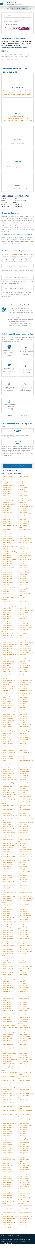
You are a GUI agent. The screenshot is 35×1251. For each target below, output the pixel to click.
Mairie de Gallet (22, 847)
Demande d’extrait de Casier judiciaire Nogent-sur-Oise (17, 120)
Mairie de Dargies (6, 667)
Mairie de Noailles (6, 974)
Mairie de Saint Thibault (7, 1120)
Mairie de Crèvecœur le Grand (25, 652)
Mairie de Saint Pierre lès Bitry (9, 1110)
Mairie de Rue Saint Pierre (8, 805)
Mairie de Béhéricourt (23, 535)
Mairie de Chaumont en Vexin (9, 620)
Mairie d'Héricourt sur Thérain (9, 779)
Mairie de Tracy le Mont (7, 1165)
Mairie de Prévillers (6, 1019)
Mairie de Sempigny (23, 1131)
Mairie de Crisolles (6, 656)
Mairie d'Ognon (22, 983)
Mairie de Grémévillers (7, 756)
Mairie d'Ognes (21, 981)
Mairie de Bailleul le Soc (7, 514)
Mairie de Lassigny (6, 834)
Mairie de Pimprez (6, 1002)
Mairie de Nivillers (22, 972)
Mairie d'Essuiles (5, 694)
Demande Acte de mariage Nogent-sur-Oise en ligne (17, 93)
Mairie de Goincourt (23, 743)
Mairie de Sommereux (23, 1142)
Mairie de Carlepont (23, 607)
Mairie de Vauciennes (23, 1178)
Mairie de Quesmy (22, 1025)
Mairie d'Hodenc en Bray (24, 781)
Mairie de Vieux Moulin (24, 1194)
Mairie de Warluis (6, 1226)
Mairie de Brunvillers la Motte (9, 588)
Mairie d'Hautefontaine (7, 773)
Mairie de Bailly (21, 516)
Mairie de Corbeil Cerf (23, 639)
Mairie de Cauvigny (23, 612)
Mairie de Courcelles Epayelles (25, 642)
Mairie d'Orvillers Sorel (23, 991)
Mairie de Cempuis (6, 614)
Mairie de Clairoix (22, 633)
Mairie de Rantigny (22, 1029)
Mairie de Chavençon (23, 620)
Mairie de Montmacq (7, 936)
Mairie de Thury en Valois (8, 1159)
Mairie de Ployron (22, 862)
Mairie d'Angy (21, 489)
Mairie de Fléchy (22, 705)
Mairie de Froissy (22, 733)
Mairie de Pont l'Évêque (24, 1008)
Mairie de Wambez (22, 1224)
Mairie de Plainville (6, 1006)
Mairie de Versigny (6, 1192)
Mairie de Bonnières (6, 561)
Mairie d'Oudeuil (5, 993)
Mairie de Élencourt (23, 675)
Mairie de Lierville (22, 875)
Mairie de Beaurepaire (7, 533)
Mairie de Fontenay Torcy (8, 714)
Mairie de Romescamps (24, 1050)
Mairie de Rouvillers (23, 1057)
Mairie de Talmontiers (23, 1146)
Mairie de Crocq (22, 843)
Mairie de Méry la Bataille (24, 915)
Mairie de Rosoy (22, 1052)
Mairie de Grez (21, 756)
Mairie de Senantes (6, 1133)
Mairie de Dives (22, 669)
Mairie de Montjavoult (7, 934)
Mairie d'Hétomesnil (6, 781)
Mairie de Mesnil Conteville (25, 849)
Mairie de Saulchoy (23, 864)
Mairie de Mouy (22, 953)
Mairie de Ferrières (6, 701)
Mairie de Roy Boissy (6, 1061)
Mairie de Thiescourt (23, 1152)
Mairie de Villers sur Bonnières (9, 1216)
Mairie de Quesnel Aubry (8, 864)
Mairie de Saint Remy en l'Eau (9, 1114)
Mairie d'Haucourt (6, 769)
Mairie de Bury (5, 591)
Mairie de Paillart (5, 995)
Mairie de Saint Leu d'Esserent (25, 1093)
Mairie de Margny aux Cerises (25, 898)
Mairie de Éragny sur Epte (24, 682)
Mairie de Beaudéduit (23, 523)
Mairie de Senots (5, 1135)
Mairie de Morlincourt (23, 944)
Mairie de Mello (5, 913)
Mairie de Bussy (22, 591)
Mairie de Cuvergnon (7, 663)
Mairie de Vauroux (22, 866)
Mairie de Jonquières (23, 790)
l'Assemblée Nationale (17, 254)
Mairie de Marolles (6, 904)
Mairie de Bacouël (22, 512)
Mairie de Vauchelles (6, 1178)
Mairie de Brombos (23, 584)
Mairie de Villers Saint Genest (25, 1205)
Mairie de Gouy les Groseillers (25, 749)
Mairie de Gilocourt (6, 739)
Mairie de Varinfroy (23, 1177)
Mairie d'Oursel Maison (24, 993)
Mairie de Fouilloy (22, 716)
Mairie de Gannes (6, 735)
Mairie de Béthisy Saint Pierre (9, 546)
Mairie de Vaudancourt (7, 1180)
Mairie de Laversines (23, 838)
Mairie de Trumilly (22, 1171)
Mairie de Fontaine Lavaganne (9, 711)
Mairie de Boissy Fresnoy (24, 555)
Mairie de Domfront (23, 671)
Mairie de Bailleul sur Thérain (25, 514)
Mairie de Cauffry (6, 612)
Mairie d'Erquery (22, 686)
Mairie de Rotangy (22, 1053)
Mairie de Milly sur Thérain (8, 917)
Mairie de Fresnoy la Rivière (25, 730)
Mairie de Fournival (23, 720)
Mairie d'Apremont (23, 495)
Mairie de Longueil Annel (8, 881)
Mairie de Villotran (22, 1220)
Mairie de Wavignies (23, 1226)
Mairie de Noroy (22, 976)
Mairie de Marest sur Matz (8, 896)
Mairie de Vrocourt (22, 1222)
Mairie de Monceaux (23, 919)
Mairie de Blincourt (6, 555)
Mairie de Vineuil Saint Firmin (9, 1222)
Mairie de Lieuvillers (6, 877)
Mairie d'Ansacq (5, 491)
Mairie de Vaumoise (23, 1180)
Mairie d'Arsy (21, 497)
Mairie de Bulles (22, 590)
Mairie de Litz (5, 879)
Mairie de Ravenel (22, 1031)
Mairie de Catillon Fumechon (25, 610)
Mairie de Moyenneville (7, 957)
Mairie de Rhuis (5, 1040)
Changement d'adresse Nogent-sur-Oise (17, 189)
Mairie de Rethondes (6, 1038)
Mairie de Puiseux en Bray (8, 1021)
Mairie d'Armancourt (6, 497)
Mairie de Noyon (22, 980)
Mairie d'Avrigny (5, 510)
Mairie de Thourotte (23, 1158)
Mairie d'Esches (5, 690)
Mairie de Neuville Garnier (8, 798)
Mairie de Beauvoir (6, 535)
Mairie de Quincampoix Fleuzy (9, 1027)
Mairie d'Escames (22, 688)
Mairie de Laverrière (6, 838)
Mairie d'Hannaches (6, 766)
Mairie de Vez (21, 1192)
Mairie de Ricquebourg (7, 1044)
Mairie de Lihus (22, 877)
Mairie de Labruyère (23, 813)
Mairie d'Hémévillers (23, 775)
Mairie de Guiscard (22, 758)
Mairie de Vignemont (7, 1195)
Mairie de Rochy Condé (7, 1048)
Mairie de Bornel (5, 565)
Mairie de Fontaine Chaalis (25, 709)
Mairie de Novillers (22, 978)
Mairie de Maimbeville (23, 889)
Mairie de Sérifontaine (23, 1137)
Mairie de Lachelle (6, 822)
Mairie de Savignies (6, 1131)
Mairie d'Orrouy (22, 989)
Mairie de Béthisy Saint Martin (25, 542)
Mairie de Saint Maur (23, 1099)
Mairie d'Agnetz (22, 482)
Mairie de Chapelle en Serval (8, 794)
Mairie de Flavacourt (23, 703)
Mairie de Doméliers (6, 671)
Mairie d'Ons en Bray (23, 985)
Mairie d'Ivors (21, 785)
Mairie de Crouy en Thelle (24, 658)
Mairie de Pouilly (5, 1017)
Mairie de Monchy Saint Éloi (8, 923)
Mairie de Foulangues (7, 718)
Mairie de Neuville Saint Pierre (9, 800)
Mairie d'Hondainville (23, 783)
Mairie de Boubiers (22, 565)
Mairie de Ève (5, 697)
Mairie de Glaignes (6, 741)
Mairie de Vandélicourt (24, 1175)
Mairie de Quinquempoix (24, 1027)
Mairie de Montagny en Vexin (9, 927)
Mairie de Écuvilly (6, 675)
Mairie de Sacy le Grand (24, 1065)
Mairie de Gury (5, 760)
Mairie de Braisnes (22, 574)
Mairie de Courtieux (6, 646)
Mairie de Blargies (6, 554)
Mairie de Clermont (6, 635)
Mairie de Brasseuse (6, 576)
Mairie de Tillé (5, 1163)
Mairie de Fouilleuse (6, 716)
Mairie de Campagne (23, 597)
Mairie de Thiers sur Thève (8, 1152)
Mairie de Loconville (23, 879)
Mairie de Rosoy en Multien (8, 1053)
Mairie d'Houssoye (6, 796)
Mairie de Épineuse (6, 682)
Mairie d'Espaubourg (6, 692)
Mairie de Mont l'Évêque (24, 925)
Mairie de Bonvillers (23, 561)
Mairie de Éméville (22, 677)
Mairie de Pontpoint (23, 1014)
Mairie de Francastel (6, 722)
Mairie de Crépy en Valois (24, 650)
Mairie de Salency (22, 1127)
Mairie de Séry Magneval (24, 1139)
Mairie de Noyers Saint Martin (9, 980)
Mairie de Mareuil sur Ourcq (8, 898)
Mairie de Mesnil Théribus (24, 853)
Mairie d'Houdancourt (7, 785)
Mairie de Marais (5, 506)
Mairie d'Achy (21, 478)
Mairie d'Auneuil (5, 502)
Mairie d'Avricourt (22, 508)
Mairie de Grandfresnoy (7, 750)
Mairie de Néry (21, 962)
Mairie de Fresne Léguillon (24, 724)
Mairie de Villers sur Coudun (25, 1216)
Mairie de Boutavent (6, 573)
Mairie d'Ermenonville (23, 684)
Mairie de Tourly (22, 1163)
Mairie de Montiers (23, 932)
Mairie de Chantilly (22, 618)
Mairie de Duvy (21, 673)
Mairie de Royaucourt (23, 1061)
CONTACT (4, 1235)
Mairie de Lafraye (6, 824)
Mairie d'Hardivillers (6, 768)
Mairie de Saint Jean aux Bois (25, 1088)
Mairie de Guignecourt (7, 758)
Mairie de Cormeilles (6, 641)
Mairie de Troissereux (7, 1169)
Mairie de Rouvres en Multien (9, 1059)
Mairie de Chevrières (6, 625)
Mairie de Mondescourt (24, 923)
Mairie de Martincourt (23, 906)
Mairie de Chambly (22, 616)
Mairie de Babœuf (22, 510)
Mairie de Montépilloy (23, 930)
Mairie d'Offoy (5, 981)
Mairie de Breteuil (6, 580)
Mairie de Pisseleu (22, 1002)
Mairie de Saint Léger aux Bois (25, 1089)
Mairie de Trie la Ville (23, 1167)
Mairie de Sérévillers (6, 1137)
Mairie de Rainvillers (6, 1029)
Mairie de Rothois (6, 1055)
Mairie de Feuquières (23, 701)
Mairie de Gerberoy (23, 737)
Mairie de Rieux (22, 1044)
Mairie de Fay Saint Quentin (8, 845)
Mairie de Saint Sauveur (7, 1118)
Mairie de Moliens (6, 919)
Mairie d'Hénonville (6, 777)
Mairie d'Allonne (22, 484)
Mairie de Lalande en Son (8, 828)
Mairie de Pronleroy (23, 1019)
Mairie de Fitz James (6, 703)
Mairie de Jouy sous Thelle (8, 792)
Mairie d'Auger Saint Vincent (8, 501)
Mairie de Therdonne (23, 1148)
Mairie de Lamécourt (6, 830)
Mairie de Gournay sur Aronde (26, 747)
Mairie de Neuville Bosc (7, 972)
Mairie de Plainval (22, 1004)
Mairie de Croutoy (6, 658)
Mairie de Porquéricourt (24, 1016)
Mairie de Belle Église (6, 537)
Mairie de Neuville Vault (24, 802)
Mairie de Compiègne (7, 637)
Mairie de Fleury (22, 707)
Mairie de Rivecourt (6, 1046)
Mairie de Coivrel (22, 635)
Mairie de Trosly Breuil (23, 1169)
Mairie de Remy (5, 1036)
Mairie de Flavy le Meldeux (8, 705)
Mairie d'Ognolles (6, 983)
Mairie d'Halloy (21, 764)
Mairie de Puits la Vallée (7, 1025)
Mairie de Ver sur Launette (25, 1184)
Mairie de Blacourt (22, 550)
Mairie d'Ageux (21, 868)
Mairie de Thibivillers (23, 1150)
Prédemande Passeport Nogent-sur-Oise (17, 118)
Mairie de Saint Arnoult (24, 1069)
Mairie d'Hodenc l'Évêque (8, 783)
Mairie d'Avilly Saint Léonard (25, 506)
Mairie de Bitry (5, 550)
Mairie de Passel (5, 997)
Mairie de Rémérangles (24, 1034)
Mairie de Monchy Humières (25, 921)
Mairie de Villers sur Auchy (24, 1212)
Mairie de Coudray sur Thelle (9, 843)
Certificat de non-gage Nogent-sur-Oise (17, 167)
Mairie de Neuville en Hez (24, 796)
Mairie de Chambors (6, 618)
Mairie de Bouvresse (6, 574)
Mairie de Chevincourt (7, 624)
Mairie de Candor (6, 603)
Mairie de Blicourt (22, 554)
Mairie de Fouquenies (23, 718)
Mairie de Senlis (22, 1133)
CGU (17, 1235)
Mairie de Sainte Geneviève (25, 1125)
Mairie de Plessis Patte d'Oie (8, 862)
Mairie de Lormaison (6, 885)
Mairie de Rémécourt (7, 1034)
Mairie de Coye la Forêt (24, 646)
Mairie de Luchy (5, 887)
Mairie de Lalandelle (23, 828)
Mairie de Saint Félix (6, 1084)
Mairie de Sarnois (22, 1129)
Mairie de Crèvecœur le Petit (8, 654)
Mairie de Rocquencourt (7, 1050)
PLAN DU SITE (11, 1235)
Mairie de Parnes (22, 995)
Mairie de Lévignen (6, 870)
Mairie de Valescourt (6, 1175)
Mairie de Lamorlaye (23, 830)
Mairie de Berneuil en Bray (24, 538)
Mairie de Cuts (21, 661)
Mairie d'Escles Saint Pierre (25, 690)
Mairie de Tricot (5, 1167)
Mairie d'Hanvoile (22, 766)
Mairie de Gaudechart (23, 735)
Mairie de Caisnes (6, 593)
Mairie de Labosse (6, 813)
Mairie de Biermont (23, 548)
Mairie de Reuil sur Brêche (24, 1038)
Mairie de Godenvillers (7, 743)
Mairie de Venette (6, 1184)
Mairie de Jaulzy (22, 788)
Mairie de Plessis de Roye (24, 1006)
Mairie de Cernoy (22, 614)
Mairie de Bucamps (23, 588)
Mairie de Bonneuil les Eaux (25, 559)
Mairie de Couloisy (6, 642)
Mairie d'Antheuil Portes (7, 493)
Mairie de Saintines (6, 1127)
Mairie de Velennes (6, 1182)
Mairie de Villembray (6, 1197)
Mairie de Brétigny (22, 580)
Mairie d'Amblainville (6, 485)
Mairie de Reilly (21, 1033)
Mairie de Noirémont (7, 976)
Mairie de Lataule (22, 834)
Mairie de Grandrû (22, 750)
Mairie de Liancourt (6, 872)
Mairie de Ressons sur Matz (25, 1036)
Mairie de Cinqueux (23, 629)
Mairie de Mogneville (23, 917)
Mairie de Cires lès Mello (7, 633)
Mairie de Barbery (22, 518)
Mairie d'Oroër (5, 989)
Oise (10, 218)
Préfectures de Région (19, 1239)
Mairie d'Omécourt (6, 985)
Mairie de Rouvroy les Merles (25, 1059)
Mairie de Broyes (22, 586)
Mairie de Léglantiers (6, 868)
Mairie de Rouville (6, 1057)
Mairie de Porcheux (6, 1016)
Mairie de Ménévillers (23, 913)
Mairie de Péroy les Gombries (25, 997)
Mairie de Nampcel (22, 961)
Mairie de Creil (5, 650)
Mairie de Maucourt (6, 909)
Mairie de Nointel (22, 974)
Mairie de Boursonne (7, 571)
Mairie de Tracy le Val (23, 1165)
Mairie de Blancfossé (23, 552)
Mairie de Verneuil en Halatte (25, 1190)
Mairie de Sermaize (6, 1139)
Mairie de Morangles (23, 942)
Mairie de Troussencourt (7, 1171)
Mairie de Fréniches (6, 724)
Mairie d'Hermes (22, 779)
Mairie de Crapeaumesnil (24, 648)
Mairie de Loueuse (22, 885)
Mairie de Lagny (22, 824)
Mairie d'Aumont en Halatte (25, 501)
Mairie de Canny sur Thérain (8, 607)
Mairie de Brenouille (6, 578)
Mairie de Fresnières (23, 726)
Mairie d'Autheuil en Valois (8, 504)
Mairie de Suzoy (5, 1146)
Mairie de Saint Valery (23, 1123)
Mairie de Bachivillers (7, 512)
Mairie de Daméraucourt (24, 665)
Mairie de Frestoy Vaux (7, 847)
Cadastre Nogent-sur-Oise (17, 143)
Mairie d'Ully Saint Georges (8, 1173)
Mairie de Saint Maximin (7, 1103)
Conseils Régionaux (6, 1239)
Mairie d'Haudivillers (23, 769)
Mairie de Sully (21, 1144)
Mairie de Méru (5, 915)
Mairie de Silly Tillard (23, 1141)
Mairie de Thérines (6, 1150)
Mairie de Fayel (21, 845)
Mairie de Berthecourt (23, 540)
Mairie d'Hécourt (22, 773)
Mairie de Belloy (22, 537)
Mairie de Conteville (6, 639)
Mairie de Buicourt (6, 590)
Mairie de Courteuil (23, 644)
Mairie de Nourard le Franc (8, 978)
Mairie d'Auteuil (22, 502)
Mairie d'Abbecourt (23, 476)
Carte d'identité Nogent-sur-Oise (17, 116)
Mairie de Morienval (6, 944)
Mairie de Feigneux (23, 699)
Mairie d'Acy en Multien (7, 482)
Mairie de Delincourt (23, 667)
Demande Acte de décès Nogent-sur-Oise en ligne (17, 94)
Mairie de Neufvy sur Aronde (25, 966)
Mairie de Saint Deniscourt (8, 1080)
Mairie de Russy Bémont (7, 1065)
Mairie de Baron (22, 519)
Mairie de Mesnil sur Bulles (8, 853)
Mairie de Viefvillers (6, 1194)
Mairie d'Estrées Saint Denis (25, 694)
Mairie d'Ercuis (5, 684)
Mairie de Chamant (6, 616)
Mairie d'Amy (21, 485)
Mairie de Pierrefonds (23, 998)
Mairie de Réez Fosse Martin (8, 1033)
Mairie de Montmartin (23, 936)
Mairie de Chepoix (22, 622)
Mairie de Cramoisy (6, 648)
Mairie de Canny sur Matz (24, 605)
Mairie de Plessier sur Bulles (8, 857)
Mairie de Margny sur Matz (25, 900)
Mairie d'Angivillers (6, 489)
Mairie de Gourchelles (7, 747)
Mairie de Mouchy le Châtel (25, 951)
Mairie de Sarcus (5, 1129)
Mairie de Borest (22, 563)
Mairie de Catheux (22, 608)
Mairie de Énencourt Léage (25, 680)
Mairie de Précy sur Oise (24, 1017)
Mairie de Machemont (23, 887)
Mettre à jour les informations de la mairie (10, 59)
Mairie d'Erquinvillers (7, 688)
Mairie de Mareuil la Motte (25, 896)
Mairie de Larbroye (23, 832)
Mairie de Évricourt (23, 697)
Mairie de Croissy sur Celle (24, 656)
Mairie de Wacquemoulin (8, 1224)
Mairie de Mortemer (6, 949)
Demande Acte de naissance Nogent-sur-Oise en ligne (17, 91)
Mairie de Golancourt (7, 745)
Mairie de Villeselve (6, 1220)
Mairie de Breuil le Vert (23, 582)
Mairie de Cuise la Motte (7, 661)
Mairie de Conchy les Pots (24, 637)
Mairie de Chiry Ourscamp (24, 625)
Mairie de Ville (21, 1195)
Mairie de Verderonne (7, 1190)
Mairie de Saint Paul (6, 1106)
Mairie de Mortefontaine (7, 945)
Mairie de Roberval (22, 1046)
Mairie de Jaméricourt (23, 786)
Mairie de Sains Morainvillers (25, 1067)
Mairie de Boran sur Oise (7, 563)
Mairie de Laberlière (6, 809)
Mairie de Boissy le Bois (7, 557)
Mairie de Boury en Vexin (24, 571)
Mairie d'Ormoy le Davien (8, 987)
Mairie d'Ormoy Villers (23, 987)
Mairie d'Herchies (22, 777)
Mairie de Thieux (22, 1154)
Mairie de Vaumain (6, 866)
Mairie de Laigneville (23, 826)
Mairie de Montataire (7, 930)
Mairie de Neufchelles (7, 966)
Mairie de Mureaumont (7, 961)
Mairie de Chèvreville (23, 624)
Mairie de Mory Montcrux (8, 951)
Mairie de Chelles (5, 622)
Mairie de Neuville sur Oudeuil (25, 800)
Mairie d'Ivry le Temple (7, 786)
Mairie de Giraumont (23, 739)
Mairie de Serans (22, 1135)
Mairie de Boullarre (6, 569)
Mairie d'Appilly (5, 495)
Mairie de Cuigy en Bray (24, 660)
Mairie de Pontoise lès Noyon (9, 1014)
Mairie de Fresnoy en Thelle (8, 730)
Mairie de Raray (5, 1031)
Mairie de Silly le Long (7, 1141)
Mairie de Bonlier (22, 557)
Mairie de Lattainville (6, 836)
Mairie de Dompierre (6, 673)
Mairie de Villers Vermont (8, 1218)
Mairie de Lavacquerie (23, 836)
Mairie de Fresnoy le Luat (8, 732)
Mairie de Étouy (22, 696)
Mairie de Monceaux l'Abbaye (9, 921)
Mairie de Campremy (23, 601)
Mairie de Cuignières (6, 660)
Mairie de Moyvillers (23, 957)
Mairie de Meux (5, 855)
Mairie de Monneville (7, 925)
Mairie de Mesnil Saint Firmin (25, 851)
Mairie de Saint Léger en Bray (9, 1093)
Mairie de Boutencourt (24, 573)
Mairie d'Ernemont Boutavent (9, 686)
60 (11, 239)
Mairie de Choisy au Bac (7, 627)
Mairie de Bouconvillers (7, 567)
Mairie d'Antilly (21, 493)
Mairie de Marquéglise (23, 904)
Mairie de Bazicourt (6, 523)
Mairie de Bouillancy (23, 567)
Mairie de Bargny (5, 519)
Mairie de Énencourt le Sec (8, 680)
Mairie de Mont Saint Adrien (25, 855)
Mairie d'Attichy (5, 499)
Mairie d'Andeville (6, 487)
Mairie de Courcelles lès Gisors (9, 644)
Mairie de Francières (23, 722)
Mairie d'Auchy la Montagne (25, 499)
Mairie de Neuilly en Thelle (8, 968)
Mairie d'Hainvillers (6, 764)
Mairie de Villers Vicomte (24, 1218)
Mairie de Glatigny (22, 741)
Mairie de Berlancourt (7, 538)
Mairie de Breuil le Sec (7, 582)
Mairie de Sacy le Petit (7, 1067)
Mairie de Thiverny (6, 1158)
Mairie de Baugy (5, 521)
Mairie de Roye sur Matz (7, 1063)
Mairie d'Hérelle (22, 794)
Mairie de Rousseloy (23, 1055)
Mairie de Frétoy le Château (25, 732)
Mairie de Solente (6, 1142)
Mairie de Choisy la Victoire (25, 627)
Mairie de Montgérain (7, 932)
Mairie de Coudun (22, 641)
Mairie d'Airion (5, 484)
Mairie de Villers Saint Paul (8, 1209)
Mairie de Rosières (6, 1052)
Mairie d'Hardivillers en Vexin (25, 768)
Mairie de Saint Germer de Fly (9, 1088)
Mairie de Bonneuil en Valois (8, 559)
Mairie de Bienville (6, 548)
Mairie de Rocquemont (24, 1048)
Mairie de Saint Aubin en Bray (9, 1072)
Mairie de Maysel (5, 911)
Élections (9, 1243)
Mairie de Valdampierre (24, 1173)
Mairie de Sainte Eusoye (7, 1125)
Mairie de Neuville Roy (23, 798)
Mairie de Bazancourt (23, 521)
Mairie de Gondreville (23, 745)
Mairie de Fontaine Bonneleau (9, 709)
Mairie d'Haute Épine (23, 771)
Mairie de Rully (21, 1063)
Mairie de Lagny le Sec (7, 826)
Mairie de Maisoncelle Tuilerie (25, 892)
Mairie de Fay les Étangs (7, 699)
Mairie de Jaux (5, 790)
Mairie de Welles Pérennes (8, 1228)
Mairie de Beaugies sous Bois (9, 525)
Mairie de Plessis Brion (23, 860)
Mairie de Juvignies (22, 792)
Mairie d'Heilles (5, 775)
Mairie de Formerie (23, 714)
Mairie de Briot (5, 584)
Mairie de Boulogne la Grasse (25, 569)
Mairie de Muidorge (6, 959)
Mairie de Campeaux (6, 601)
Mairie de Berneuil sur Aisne (8, 540)
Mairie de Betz (21, 546)
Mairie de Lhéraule (22, 870)
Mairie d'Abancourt (6, 476)
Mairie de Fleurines (6, 707)
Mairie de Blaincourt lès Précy (9, 552)
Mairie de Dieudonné (7, 669)
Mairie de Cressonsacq (7, 652)
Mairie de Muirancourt (23, 959)
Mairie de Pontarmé (23, 1010)
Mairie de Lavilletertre (7, 839)
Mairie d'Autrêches (22, 504)
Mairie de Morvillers (23, 949)
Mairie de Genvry (5, 737)
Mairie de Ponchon (6, 1008)
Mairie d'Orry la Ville (6, 991)
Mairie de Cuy (5, 665)
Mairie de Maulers (22, 909)
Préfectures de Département (19, 1241)
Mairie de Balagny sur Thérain (9, 518)
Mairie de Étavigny (6, 696)
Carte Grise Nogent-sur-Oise (17, 165)
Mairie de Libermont (6, 875)
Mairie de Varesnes (6, 1177)
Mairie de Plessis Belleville (8, 860)
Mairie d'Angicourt (22, 487)
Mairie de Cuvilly (22, 663)
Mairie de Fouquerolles (7, 720)
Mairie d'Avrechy (5, 508)
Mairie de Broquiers (6, 586)
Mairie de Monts (5, 942)
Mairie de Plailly (5, 1004)
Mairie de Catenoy (6, 608)
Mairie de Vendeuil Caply (24, 1182)
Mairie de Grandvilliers (23, 752)
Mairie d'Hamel (5, 849)
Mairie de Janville (5, 788)
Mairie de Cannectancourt (8, 605)
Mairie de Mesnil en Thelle (8, 851)
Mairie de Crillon (22, 654)
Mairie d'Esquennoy (23, 692)
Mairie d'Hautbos (6, 771)
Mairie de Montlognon (23, 934)
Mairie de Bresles (22, 578)
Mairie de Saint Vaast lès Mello (9, 1123)
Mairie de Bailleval (6, 516)
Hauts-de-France (24, 218)
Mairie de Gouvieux (6, 749)
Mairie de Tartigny (6, 1148)
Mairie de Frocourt (6, 733)
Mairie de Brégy (22, 576)
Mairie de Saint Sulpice (23, 1118)
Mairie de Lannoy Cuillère (8, 832)
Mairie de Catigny (6, 610)
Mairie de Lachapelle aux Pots (9, 815)
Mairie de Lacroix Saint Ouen (25, 822)
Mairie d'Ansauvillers (23, 491)
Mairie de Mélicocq (22, 911)
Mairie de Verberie (6, 1186)
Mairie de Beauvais (22, 533)
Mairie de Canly (22, 603)
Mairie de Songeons (6, 1144)
